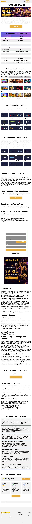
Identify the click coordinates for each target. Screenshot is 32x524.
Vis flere (16, 495)
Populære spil (3, 76)
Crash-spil (19, 76)
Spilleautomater (27, 76)
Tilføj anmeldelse (26, 478)
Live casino (11, 76)
